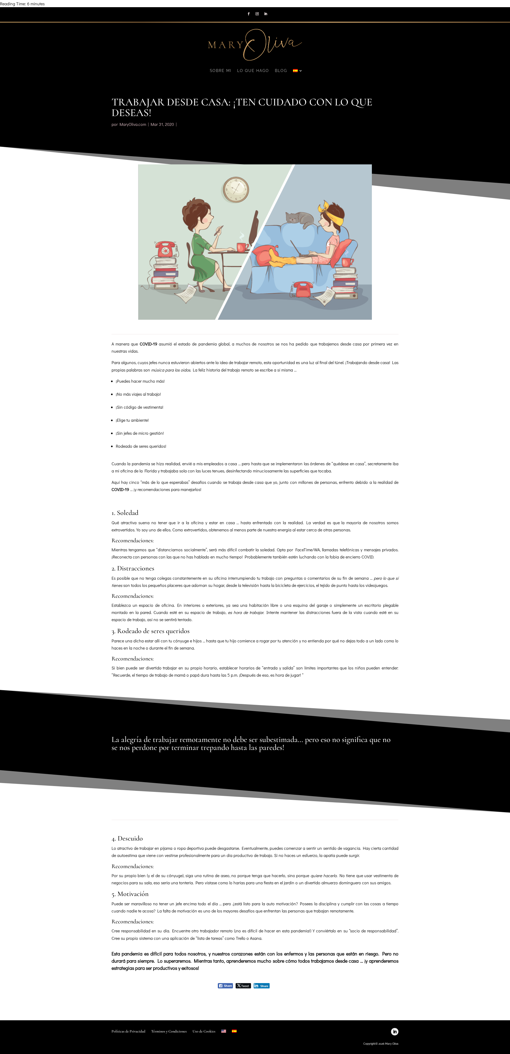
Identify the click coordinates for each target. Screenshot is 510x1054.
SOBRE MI (220, 71)
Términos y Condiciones (169, 1032)
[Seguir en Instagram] (257, 14)
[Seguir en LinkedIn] (265, 14)
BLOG (281, 71)
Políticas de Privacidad (128, 1032)
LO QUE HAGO (253, 71)
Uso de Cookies (204, 1032)
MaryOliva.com (133, 124)
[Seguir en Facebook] (248, 14)
